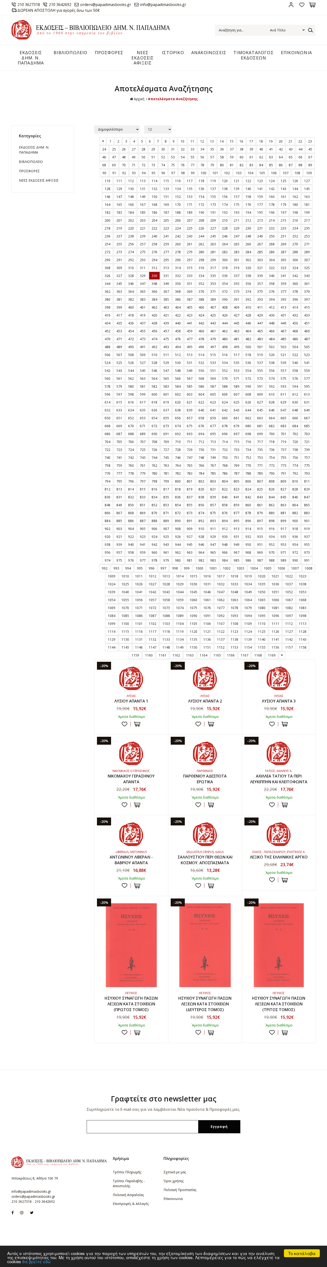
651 (119, 418)
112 (131, 181)
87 (291, 165)
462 (225, 331)
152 (178, 196)
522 (295, 354)
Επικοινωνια (173, 1198)
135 (189, 188)
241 (166, 236)
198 (295, 212)
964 (201, 552)
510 (154, 354)
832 (131, 497)
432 (295, 315)
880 (272, 513)
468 (295, 331)
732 (225, 449)
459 (189, 331)
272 (107, 252)
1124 (248, 631)
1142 (289, 639)
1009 (111, 576)
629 (283, 402)
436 (131, 323)
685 (307, 426)
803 (213, 481)
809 (283, 481)
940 (131, 544)
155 (213, 196)
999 (187, 568)
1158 (302, 647)
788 (248, 473)
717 (260, 441)
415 (307, 307)
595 (307, 386)
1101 (139, 623)
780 (154, 473)
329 (143, 275)
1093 (234, 615)
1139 (248, 639)
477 (189, 339)
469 (307, 331)
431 (283, 315)
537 (260, 362)
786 (225, 473)
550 (201, 370)
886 (131, 520)
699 (260, 434)
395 (283, 299)
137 (213, 188)
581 (143, 386)
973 (307, 552)
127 (307, 181)
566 (178, 378)
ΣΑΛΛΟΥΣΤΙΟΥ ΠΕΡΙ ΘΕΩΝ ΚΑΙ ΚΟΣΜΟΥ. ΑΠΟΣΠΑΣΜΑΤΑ (205, 859)
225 (189, 228)
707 (143, 441)
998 (175, 568)
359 (283, 283)
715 (236, 441)
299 (213, 260)
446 (248, 323)
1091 (207, 615)
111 (119, 181)
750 (225, 457)
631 (307, 402)
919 (307, 528)
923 (143, 536)
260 (178, 244)
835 (166, 497)
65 (291, 157)
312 (154, 267)
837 (189, 497)
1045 (193, 592)
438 (154, 323)
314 (178, 267)
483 (260, 339)
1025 (125, 584)
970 (272, 552)
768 (225, 465)
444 (225, 323)
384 (154, 299)
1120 (193, 631)
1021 (275, 576)
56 (202, 157)
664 (272, 418)
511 (166, 354)
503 (283, 347)
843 (260, 497)
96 (163, 173)
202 (131, 220)
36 (222, 149)
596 (107, 394)
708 (154, 441)
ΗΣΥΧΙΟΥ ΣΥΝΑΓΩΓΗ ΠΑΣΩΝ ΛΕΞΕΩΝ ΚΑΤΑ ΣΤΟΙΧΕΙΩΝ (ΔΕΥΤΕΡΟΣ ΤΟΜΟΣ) (204, 1004)
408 (225, 307)
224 (178, 228)
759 (119, 465)
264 (225, 244)
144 (295, 188)
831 (119, 497)
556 (272, 370)
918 (295, 528)
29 (153, 149)
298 (201, 260)
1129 (111, 639)
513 (189, 354)
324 (295, 267)
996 (151, 568)
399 (119, 307)
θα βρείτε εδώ (36, 1261)
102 (227, 173)
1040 (125, 592)
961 (166, 552)
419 (143, 315)
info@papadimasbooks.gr (163, 4)
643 (236, 410)
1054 (111, 600)
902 (107, 528)
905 (143, 528)
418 (131, 315)
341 (283, 275)
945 (189, 544)
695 (213, 434)
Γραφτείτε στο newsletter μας (163, 1099)
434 (107, 323)
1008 (308, 568)
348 (154, 283)
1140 (261, 639)
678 (225, 426)
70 (124, 165)
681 (260, 426)
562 (131, 378)
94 (144, 173)
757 (307, 457)
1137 (221, 639)
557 (283, 370)
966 (225, 552)
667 (307, 418)
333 (189, 275)
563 (143, 378)
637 (166, 410)
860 (248, 505)
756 (295, 457)
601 (166, 394)
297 (189, 260)
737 (283, 449)
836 (178, 497)
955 (307, 544)
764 (178, 465)
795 (119, 481)
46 (104, 157)
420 (154, 315)
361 (307, 283)
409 (236, 307)
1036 (275, 584)
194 (248, 212)
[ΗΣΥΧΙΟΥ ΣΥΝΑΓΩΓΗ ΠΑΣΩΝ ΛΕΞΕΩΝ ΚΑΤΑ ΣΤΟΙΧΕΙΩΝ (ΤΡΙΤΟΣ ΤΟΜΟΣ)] (278, 945)
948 (225, 544)
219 (119, 228)
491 (143, 347)
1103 (166, 623)
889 (166, 520)
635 (143, 410)
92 (124, 173)
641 (213, 410)
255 (119, 244)
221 (143, 228)
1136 (207, 639)
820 (201, 489)
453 (119, 331)
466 (272, 331)
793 (307, 473)
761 (143, 465)
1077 (221, 607)
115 (166, 181)
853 (166, 505)
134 (178, 188)
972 (295, 552)
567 (189, 378)
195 (260, 212)
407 (213, 307)
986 (248, 560)
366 (154, 291)
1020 (261, 576)
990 (295, 560)
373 (236, 291)
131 (143, 188)
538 (272, 362)
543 (119, 370)
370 (201, 291)
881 (283, 513)
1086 (139, 615)
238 (131, 236)
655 (166, 418)
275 (143, 252)
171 (189, 204)
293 (143, 260)
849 (119, 505)
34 (202, 149)
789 (260, 473)
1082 (289, 607)
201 (119, 220)
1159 (135, 655)
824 (248, 489)
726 (154, 449)
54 (183, 157)
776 (107, 473)
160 (272, 196)
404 (178, 307)
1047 (221, 592)
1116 (139, 631)
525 (119, 362)
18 (261, 141)
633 (119, 410)
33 (192, 149)
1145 (125, 647)
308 (107, 267)
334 (201, 275)
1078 (234, 607)
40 (261, 149)
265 (236, 244)
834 (154, 497)
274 (131, 252)
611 (283, 394)
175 (236, 204)
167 (143, 204)
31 (173, 149)
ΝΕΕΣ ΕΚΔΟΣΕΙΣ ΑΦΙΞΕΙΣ (142, 58)
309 (119, 267)
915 (260, 528)
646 (272, 410)
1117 (152, 631)
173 (213, 204)
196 (272, 212)
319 (236, 267)
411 (260, 307)
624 (225, 402)
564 (154, 378)
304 (272, 260)
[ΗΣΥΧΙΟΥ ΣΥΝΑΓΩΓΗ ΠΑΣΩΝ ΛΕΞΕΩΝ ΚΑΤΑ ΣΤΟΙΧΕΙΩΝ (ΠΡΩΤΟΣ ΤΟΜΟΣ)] (131, 945)
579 (119, 386)
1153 (234, 647)
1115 (125, 631)
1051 (275, 592)
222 (154, 228)
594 (295, 386)
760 (131, 465)
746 (178, 457)
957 (119, 552)
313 (166, 267)
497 (213, 347)
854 (178, 505)
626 (248, 402)
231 (260, 228)
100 (203, 173)
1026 (139, 584)
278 (178, 252)
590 (248, 386)
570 (225, 378)
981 (189, 560)
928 (201, 536)
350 (178, 283)
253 (307, 236)
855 (189, 505)
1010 (125, 576)
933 (260, 536)
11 (192, 141)
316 (201, 267)
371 (213, 291)
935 (283, 536)
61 (251, 157)
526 (131, 362)
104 (250, 173)
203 (143, 220)
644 (248, 410)
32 (183, 149)
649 (307, 410)
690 (154, 434)
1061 (207, 600)
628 (272, 402)
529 (166, 362)
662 (248, 418)
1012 (152, 576)
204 (154, 220)
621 (189, 402)
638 (178, 410)
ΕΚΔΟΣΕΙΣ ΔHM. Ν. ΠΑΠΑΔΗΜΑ (31, 58)
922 (131, 536)
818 (178, 489)
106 (274, 173)
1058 (166, 600)
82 (241, 165)
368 (178, 291)
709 (166, 441)
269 (283, 244)
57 (212, 157)
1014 (180, 576)
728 (178, 449)
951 (260, 544)
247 (236, 236)
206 (178, 220)
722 (107, 449)
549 (189, 370)
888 (154, 520)
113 (143, 181)
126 (295, 181)
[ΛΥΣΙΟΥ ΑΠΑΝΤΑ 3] (278, 678)
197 (283, 212)
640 (201, 410)
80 (222, 165)
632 (107, 410)
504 (295, 347)
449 (283, 323)
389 (213, 299)
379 (307, 291)
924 (154, 536)
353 (213, 283)
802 (201, 481)
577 (307, 378)
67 (310, 157)
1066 (275, 600)
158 (248, 196)
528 (154, 362)
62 (261, 157)
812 (107, 489)
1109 (248, 623)
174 (225, 204)
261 (189, 244)
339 (260, 275)
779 (143, 473)
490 (131, 347)
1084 (111, 615)
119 (213, 181)
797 (143, 481)
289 (307, 252)
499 (236, 347)
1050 (261, 592)
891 (189, 520)
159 (260, 196)
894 (225, 520)
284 (248, 252)
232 (272, 228)
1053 (302, 592)
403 (166, 307)
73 (153, 165)
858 (225, 505)
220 (131, 228)
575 (283, 378)
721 (307, 441)
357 (260, 283)
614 (107, 402)
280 (201, 252)
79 (212, 165)
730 (201, 449)
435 (119, 323)
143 (283, 188)
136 (201, 188)
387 (189, 299)
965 (213, 552)
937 (307, 536)
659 (213, 418)
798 (154, 481)
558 (295, 370)
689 (143, 434)
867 (119, 513)
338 (248, 275)
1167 (244, 655)
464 (248, 331)
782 (178, 473)
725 (143, 449)
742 (131, 457)
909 (189, 528)
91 (114, 173)
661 (236, 418)
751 (236, 457)
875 (213, 513)
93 (134, 173)
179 (283, 204)
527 (143, 362)
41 (271, 149)
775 (307, 465)
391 (236, 299)
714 (225, 441)
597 (119, 394)
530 (178, 362)
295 (166, 260)
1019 (248, 576)
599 (143, 394)
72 (143, 165)
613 (307, 394)
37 (232, 149)
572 (248, 378)
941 (143, 544)
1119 (180, 631)
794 (107, 481)
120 (225, 181)
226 (201, 228)
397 (307, 299)
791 (283, 473)
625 (236, 402)
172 (201, 204)
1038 (302, 584)
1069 (111, 607)
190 (201, 212)
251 (283, 236)
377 (283, 291)
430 (272, 315)
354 (225, 283)
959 (143, 552)
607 (236, 394)
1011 (139, 576)
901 (307, 520)
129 (119, 188)
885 (119, 520)
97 (173, 173)
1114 (111, 631)
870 (154, 513)
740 (107, 457)
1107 (221, 623)
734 (248, 449)
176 (248, 204)
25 (114, 149)
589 (236, 386)
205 (166, 220)
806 (248, 481)
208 (201, 220)
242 (178, 236)
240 (154, 236)
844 (272, 497)
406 (201, 307)
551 (213, 370)
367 (166, 291)
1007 (295, 568)
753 (260, 457)
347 (143, 283)
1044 (180, 592)
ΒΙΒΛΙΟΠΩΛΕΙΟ (70, 52)
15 (231, 141)
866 (107, 513)
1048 (234, 592)
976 (131, 560)
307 (307, 260)
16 (241, 141)
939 (119, 544)
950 (248, 544)
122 (248, 181)
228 (225, 228)
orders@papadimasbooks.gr (105, 4)
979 (166, 560)
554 (248, 370)
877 (236, 513)
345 (119, 283)
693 (189, 434)
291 (119, 260)
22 (300, 141)
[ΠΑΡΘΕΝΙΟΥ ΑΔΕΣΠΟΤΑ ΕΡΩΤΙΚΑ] (205, 753)
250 (272, 236)
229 (236, 228)
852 (154, 505)
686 (107, 434)
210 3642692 (60, 4)
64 (281, 157)
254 (107, 244)
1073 (166, 607)
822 (225, 489)
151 (166, 196)
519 (260, 354)
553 (236, 370)
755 (283, 457)
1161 (162, 655)
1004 (254, 568)
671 (143, 426)
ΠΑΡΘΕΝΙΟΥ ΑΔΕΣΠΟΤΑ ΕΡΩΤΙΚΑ (205, 778)
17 (251, 141)
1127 (289, 631)
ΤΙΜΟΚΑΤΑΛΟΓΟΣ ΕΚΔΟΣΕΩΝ (253, 55)
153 (189, 196)
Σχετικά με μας (175, 1172)
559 (307, 370)
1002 (227, 568)
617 (143, 402)
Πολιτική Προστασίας (180, 1189)
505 (307, 347)
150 (154, 196)
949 (236, 544)
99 (193, 173)
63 (271, 157)
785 (213, 473)
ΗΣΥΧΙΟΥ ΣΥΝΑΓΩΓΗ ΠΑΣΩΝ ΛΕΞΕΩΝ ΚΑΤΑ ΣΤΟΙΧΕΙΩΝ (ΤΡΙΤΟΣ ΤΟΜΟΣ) (278, 1004)
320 (248, 267)
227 (213, 228)
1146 (139, 647)
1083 (302, 607)
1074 (180, 607)
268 (272, 244)
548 (178, 370)
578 (107, 386)
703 (307, 434)
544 (131, 370)
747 (189, 457)
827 (283, 489)
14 (222, 141)
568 (201, 378)
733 (236, 449)
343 (307, 275)
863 (283, 505)
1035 (261, 584)
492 (154, 347)
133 (166, 188)
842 (248, 497)
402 (154, 307)
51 (153, 157)
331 (166, 275)
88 (300, 165)
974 (107, 560)
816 (154, 489)
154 (201, 196)
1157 (289, 647)
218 (107, 228)
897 (260, 520)
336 (225, 275)
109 (309, 173)
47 (114, 157)
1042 (152, 592)
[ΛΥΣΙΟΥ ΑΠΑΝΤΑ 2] (205, 678)
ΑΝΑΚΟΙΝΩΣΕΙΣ (208, 52)
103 (239, 173)
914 (248, 528)
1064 (248, 600)
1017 (221, 576)
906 (154, 528)
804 (225, 481)
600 (154, 394)
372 (225, 291)
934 (272, 536)
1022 (289, 576)
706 (131, 441)
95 (153, 173)
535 (236, 362)
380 (107, 299)
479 (213, 339)
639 (189, 410)
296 (178, 260)
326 (107, 275)
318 (225, 267)
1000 (199, 568)
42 (281, 149)
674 (178, 426)
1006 (281, 568)
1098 (302, 615)
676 (201, 426)
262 (201, 244)
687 (119, 434)
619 (166, 402)
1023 (302, 576)
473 (143, 339)
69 (114, 165)
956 (107, 552)
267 (260, 244)
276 (154, 252)
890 (178, 520)
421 (166, 315)
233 (283, 228)
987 (260, 560)
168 (154, 204)
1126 (275, 631)
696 (225, 434)
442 (201, 323)
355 (236, 283)
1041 (139, 592)
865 (307, 505)
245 (213, 236)
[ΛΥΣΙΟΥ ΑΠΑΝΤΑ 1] (131, 678)
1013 (166, 576)
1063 (234, 600)
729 (189, 449)
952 (272, 544)
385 (166, 299)
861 (260, 505)
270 (295, 244)
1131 (139, 639)
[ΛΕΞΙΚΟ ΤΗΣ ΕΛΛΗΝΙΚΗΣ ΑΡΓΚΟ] (278, 834)
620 (178, 402)
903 (119, 528)
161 (283, 196)
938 (107, 544)
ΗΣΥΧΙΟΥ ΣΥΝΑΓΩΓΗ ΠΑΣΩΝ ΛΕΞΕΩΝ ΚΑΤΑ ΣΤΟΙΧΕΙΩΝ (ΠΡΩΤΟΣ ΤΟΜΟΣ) (131, 1004)
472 (131, 339)
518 (248, 354)
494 (178, 347)
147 (119, 196)
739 (307, 449)
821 (213, 489)
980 (178, 560)
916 (272, 528)
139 (236, 188)
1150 (193, 647)
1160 (149, 655)
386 (178, 299)
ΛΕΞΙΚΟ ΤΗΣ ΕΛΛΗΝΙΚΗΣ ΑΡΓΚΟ (279, 857)
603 (189, 394)
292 (131, 260)
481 (236, 339)
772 (272, 465)
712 (201, 441)
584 (178, 386)
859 (236, 505)
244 (201, 236)
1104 (180, 623)
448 (272, 323)
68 (104, 165)
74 (163, 165)
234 (295, 228)
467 (283, 331)
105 (262, 173)
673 (166, 426)
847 (307, 497)
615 (119, 402)
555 (260, 370)
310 (131, 267)
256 (131, 244)
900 (295, 520)
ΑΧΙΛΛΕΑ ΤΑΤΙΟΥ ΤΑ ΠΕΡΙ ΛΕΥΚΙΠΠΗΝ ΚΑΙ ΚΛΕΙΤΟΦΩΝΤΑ (278, 778)
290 (107, 260)
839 (213, 497)
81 (232, 165)
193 (236, 212)
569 (213, 378)
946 (201, 544)
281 (213, 252)
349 (166, 283)
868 (131, 513)
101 (215, 173)
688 (131, 434)
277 (166, 252)
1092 (221, 615)
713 (213, 441)
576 (295, 378)
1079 (248, 607)
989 (283, 560)
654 (154, 418)
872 (178, 513)
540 (295, 362)
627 (260, 402)
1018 (234, 576)
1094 (248, 615)
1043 (166, 592)
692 (178, 434)
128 (107, 188)
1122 (221, 631)
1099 (111, 623)
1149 (180, 647)
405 (189, 307)
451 (307, 323)
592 (272, 386)
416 (107, 315)
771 (260, 465)
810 (295, 481)
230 (248, 228)
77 (192, 165)
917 (283, 528)
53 (173, 157)
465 (260, 331)
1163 (190, 655)
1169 (272, 655)
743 (143, 457)
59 (232, 157)
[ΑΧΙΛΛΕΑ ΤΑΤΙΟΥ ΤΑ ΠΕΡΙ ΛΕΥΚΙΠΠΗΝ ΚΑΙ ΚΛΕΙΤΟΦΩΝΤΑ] (278, 753)
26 (124, 149)
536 (248, 362)
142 (272, 188)
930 (225, 536)
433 (307, 315)
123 (260, 181)
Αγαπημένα (302, 5)
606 (225, 394)
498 (225, 347)
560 (107, 378)
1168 (258, 655)
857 (213, 505)
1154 (248, 647)
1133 (166, 639)
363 (119, 291)
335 (213, 275)
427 (236, 315)
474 (154, 339)
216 (295, 220)
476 (178, 339)
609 (260, 394)
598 (131, 394)
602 (178, 394)
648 (295, 410)
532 (201, 362)
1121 (207, 631)
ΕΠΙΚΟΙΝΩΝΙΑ (296, 52)
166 (131, 204)
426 (225, 315)
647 (283, 410)
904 (131, 528)
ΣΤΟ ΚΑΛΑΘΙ (137, 724)
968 (248, 552)
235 (307, 228)
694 (201, 434)
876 (225, 513)
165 (119, 204)
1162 (176, 655)
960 (154, 552)
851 (143, 505)
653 (143, 418)
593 (283, 386)
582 (154, 386)
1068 (302, 600)
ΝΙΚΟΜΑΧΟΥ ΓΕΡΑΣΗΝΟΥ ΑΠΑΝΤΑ (131, 778)
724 (131, 449)
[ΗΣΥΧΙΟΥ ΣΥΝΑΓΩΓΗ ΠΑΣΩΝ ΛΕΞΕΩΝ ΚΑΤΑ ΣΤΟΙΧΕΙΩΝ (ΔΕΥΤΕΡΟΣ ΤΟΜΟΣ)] (205, 945)
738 (295, 449)
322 (272, 267)
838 (201, 497)
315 (189, 267)
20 (280, 141)
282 (225, 252)
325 (307, 267)
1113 (302, 623)
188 (178, 212)
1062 (221, 600)
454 (131, 331)
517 (236, 354)
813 (119, 489)
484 (272, 339)
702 (295, 434)
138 (225, 188)
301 (236, 260)
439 (166, 323)
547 (166, 370)
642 (225, 410)
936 (295, 536)
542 (107, 370)
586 (201, 386)
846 (295, 497)
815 (143, 489)
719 (283, 441)
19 (271, 141)
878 (248, 513)
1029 (180, 584)
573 (260, 378)
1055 (125, 600)
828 (295, 489)
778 (131, 473)
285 (260, 252)
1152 (221, 647)
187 (166, 212)
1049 (248, 592)
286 (272, 252)
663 (260, 418)
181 (307, 204)
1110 (261, 623)
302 (248, 260)
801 (189, 481)
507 (119, 354)
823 (236, 489)
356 (248, 283)
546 (154, 370)
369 (189, 291)
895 (236, 520)
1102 (152, 623)
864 (295, 505)
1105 (193, 623)
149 (143, 196)
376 (272, 291)
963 (189, 552)
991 (307, 560)
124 (272, 181)
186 (154, 212)
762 (154, 465)
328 (131, 275)
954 (295, 544)
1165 (217, 655)
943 (166, 544)
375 (260, 291)
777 (119, 473)
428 (248, 315)
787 (236, 473)
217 (307, 220)
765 (189, 465)
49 (133, 157)
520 (272, 354)
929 (213, 536)
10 (182, 141)
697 (236, 434)
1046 (207, 592)
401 (143, 307)
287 (283, 252)
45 (310, 149)
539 (283, 362)
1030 (193, 584)
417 (119, 315)
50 (143, 157)
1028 (166, 584)
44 (300, 149)
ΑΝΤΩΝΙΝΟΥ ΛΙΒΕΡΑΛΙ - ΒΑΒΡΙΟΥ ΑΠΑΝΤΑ (131, 859)
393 (260, 299)
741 (119, 457)
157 (236, 196)
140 (248, 188)
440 (178, 323)
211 (236, 220)
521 (283, 354)
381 (119, 299)
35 (212, 149)
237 (119, 236)
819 (189, 489)
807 (260, 481)
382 (131, 299)
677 (213, 426)
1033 (234, 584)
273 (119, 252)
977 (143, 560)
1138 (234, 639)
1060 (193, 600)
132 (154, 188)
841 (236, 497)
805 (236, 481)
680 (248, 426)
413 (283, 307)
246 (225, 236)
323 (283, 267)
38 (241, 149)
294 (154, 260)
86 (281, 165)
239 (143, 236)
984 (225, 560)
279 (189, 252)
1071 (139, 607)
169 (166, 204)
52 (163, 157)
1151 (207, 647)
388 (201, 299)
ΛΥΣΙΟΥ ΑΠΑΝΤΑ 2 (205, 701)
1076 (207, 607)
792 (295, 473)
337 (236, 275)
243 (189, 236)
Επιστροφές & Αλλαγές (131, 1203)
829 (307, 489)
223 (166, 228)
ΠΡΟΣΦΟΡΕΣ (109, 52)
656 (178, 418)
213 (260, 220)
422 (178, 315)
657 (189, 418)
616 (131, 402)
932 (248, 536)
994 (128, 568)
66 (300, 157)
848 (107, 505)
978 (154, 560)
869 (143, 513)
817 (166, 489)
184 (131, 212)
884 (107, 520)
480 (225, 339)
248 (248, 236)
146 (107, 196)
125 (283, 181)
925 (166, 536)
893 (213, 520)
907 (166, 528)
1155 (261, 647)
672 (154, 426)
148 (131, 196)
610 (272, 394)
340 (272, 275)
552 (225, 370)
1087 (152, 615)
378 (295, 291)
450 (295, 323)
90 (104, 173)
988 (272, 560)
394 (272, 299)
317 (213, 267)
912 (225, 528)
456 (154, 331)
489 (119, 347)
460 (201, 331)
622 (201, 402)
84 (261, 165)
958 (131, 552)
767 (213, 465)
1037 (289, 584)
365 (143, 291)
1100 (125, 623)
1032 (221, 584)
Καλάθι (313, 5)
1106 (207, 623)
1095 (261, 615)
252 (295, 236)
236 (107, 236)
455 (143, 331)
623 (213, 402)
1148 (166, 647)
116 (178, 181)
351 (189, 283)
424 (201, 315)
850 (131, 505)
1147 (152, 647)
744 (154, 457)
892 (201, 520)
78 (202, 165)
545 (143, 370)
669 (119, 426)
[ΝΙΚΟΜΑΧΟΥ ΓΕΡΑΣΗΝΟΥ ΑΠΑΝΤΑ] (131, 753)
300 (225, 260)
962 (178, 552)
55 (192, 157)
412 (272, 307)
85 (271, 165)
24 (104, 149)
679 (236, 426)
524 (107, 362)
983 (213, 560)
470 (107, 339)
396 (295, 299)
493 (166, 347)
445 (236, 323)
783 (189, 473)
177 (260, 204)
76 (183, 165)
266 (248, 244)
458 (178, 331)
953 (283, 544)
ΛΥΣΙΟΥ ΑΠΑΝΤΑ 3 (279, 701)
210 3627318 (28, 4)
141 (260, 188)
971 (283, 552)
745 (166, 457)
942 (154, 544)
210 (225, 220)
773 (283, 465)
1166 (231, 655)
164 (107, 204)
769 (236, 465)
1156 (275, 647)
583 (166, 386)
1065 (261, 600)
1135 (193, 639)
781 (166, 473)
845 (283, 497)
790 (272, 473)
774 (295, 465)
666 (295, 418)
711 (189, 441)
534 (225, 362)
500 (248, 347)
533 (213, 362)
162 (295, 196)
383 (143, 299)
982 (201, 560)
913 (236, 528)
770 (248, 465)
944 (178, 544)
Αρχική (139, 99)
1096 (275, 615)
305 (283, 260)
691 (166, 434)
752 (248, 457)
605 (213, 394)
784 (201, 473)
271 (307, 244)
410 (248, 307)
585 (189, 386)
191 (213, 212)
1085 (125, 615)
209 (213, 220)
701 (283, 434)
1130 (125, 639)
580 (131, 386)
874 (201, 513)
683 (283, 426)
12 (202, 141)
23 (310, 141)
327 (119, 275)
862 (272, 505)
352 (201, 283)
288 (295, 252)
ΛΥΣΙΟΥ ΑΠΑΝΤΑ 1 (131, 701)
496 (201, 347)
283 (236, 252)
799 (166, 481)
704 (107, 441)
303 (260, 260)
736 (272, 449)
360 (295, 283)
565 (166, 378)
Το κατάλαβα (302, 1253)
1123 (234, 631)
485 (283, 339)
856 (201, 505)
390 (225, 299)
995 (140, 568)
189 (189, 212)
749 (213, 457)
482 (248, 339)
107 (285, 173)
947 (213, 544)
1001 (213, 568)
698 (248, 434)
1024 (111, 584)
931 (236, 536)
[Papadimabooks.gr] (90, 38)
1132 (152, 639)
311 (143, 267)
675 (189, 426)
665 (283, 418)
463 (236, 331)
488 (107, 347)
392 (248, 299)
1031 (207, 584)
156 (225, 196)
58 (222, 157)
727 (166, 449)
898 (272, 520)
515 (213, 354)
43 (291, 149)
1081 (275, 607)
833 (143, 497)
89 (310, 165)
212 (248, 220)
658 (201, 418)
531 (189, 362)
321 (260, 267)
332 (178, 275)
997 (163, 568)
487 (307, 339)
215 (283, 220)
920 (107, 536)
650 (107, 418)
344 (107, 283)
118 (201, 181)
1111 (275, 623)
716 (248, 441)
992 (104, 568)
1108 (234, 623)
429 (260, 315)
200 (107, 220)
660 (225, 418)
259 (166, 244)
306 (295, 260)
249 (260, 236)
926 (178, 536)
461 (213, 331)
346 (131, 283)
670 (131, 426)
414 (295, 307)
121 (236, 181)
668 (107, 426)
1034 (248, 584)
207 (189, 220)
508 (131, 354)
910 (201, 528)
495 (189, 347)
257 (143, 244)
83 (251, 165)
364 (131, 291)
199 (307, 212)
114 (154, 181)
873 (189, 513)
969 (260, 552)
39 (251, 149)
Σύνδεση (291, 5)
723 (119, 449)
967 (236, 552)
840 (225, 497)
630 (295, 402)
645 (260, 410)
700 (272, 434)
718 (272, 441)
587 (213, 386)
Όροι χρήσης (174, 1181)
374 (248, 291)
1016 (207, 576)
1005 (267, 568)
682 (272, 426)
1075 (193, 607)
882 (295, 513)
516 (225, 354)
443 (213, 323)
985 (236, 560)
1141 (275, 639)
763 (166, 465)
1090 (193, 615)
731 (213, 449)
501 (260, 347)
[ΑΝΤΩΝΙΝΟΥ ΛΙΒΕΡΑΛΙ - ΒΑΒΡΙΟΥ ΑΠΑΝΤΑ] (131, 834)
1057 (152, 600)
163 (307, 196)
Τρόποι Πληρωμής (127, 1172)
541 (307, 362)
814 (131, 489)
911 (213, 528)
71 (133, 165)
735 (260, 449)
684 (295, 426)
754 (272, 457)
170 (178, 204)
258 (154, 244)
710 (178, 441)
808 (272, 481)
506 (107, 354)
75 (173, 165)
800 (178, 481)
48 (124, 157)
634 (131, 410)
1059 (180, 600)
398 (107, 307)
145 (307, 188)
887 (143, 520)
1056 (139, 600)
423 (189, 315)
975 (119, 560)
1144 (111, 647)
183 (119, 212)
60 (241, 157)
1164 (203, 655)
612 (295, 394)
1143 (302, 639)
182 (107, 212)
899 (283, 520)
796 (131, 481)
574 (272, 378)
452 (107, 331)
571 (236, 378)
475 (166, 339)
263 (213, 244)
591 (260, 386)
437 (143, 323)
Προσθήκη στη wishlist (124, 724)
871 (166, 513)
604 (201, 394)
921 (119, 536)
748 (201, 457)
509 (143, 354)
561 (119, 378)
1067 (289, 600)
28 (143, 149)
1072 (152, 607)
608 (248, 394)
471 (119, 339)
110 (107, 181)
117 (189, 181)
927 (189, 536)
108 (297, 173)
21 (290, 141)
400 (131, 307)
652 (131, 418)
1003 (240, 568)
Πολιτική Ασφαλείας (128, 1194)
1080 (261, 607)
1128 (302, 631)
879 (260, 513)
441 (189, 323)
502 (272, 347)
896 (248, 520)
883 (307, 513)
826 (272, 489)
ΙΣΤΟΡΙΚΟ (173, 52)
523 (307, 354)
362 (107, 291)
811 (307, 481)
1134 (180, 639)
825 (260, 489)
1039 (111, 592)
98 (183, 173)
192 (225, 212)
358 (272, 283)
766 (201, 465)
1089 (180, 615)
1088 (166, 615)
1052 (289, 592)
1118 (166, 631)
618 (154, 402)
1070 (125, 607)
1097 (289, 615)
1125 (261, 631)
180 (295, 204)
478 (201, 339)
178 (272, 204)
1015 (193, 576)
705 (119, 441)
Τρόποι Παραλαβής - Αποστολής (129, 1183)
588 (225, 386)
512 (178, 354)
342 (295, 275)
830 (107, 497)
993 (116, 568)
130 (131, 188)
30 (163, 149)
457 (166, 331)
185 (143, 212)
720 (295, 441)
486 (295, 339)
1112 (289, 623)
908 (178, 528)
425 (213, 315)
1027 (152, 584)
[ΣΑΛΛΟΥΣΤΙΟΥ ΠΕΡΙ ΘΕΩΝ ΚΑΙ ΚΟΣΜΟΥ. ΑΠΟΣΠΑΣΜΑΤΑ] (205, 834)
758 (107, 465)
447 (260, 323)
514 (201, 354)
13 (212, 141)
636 (154, 410)
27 (133, 149)
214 (272, 220)
